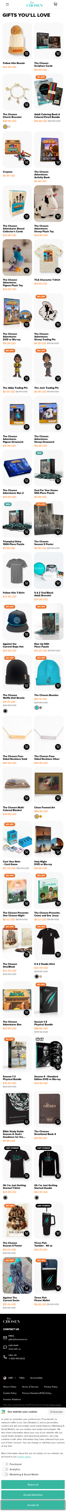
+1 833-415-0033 (16, 1358)
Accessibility (36, 1377)
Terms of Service (30, 1386)
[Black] (5, 711)
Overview (57, 1411)
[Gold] (5, 126)
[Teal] (36, 707)
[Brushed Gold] (36, 816)
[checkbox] (11, 1464)
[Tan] (40, 976)
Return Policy (9, 1386)
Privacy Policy (51, 1386)
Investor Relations (12, 1399)
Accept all (33, 1505)
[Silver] (9, 126)
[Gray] (40, 707)
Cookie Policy (9, 1393)
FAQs (22, 1377)
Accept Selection (33, 1495)
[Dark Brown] (40, 816)
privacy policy (24, 1456)
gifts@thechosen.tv (17, 1339)
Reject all (33, 1484)
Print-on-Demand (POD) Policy (36, 1393)
